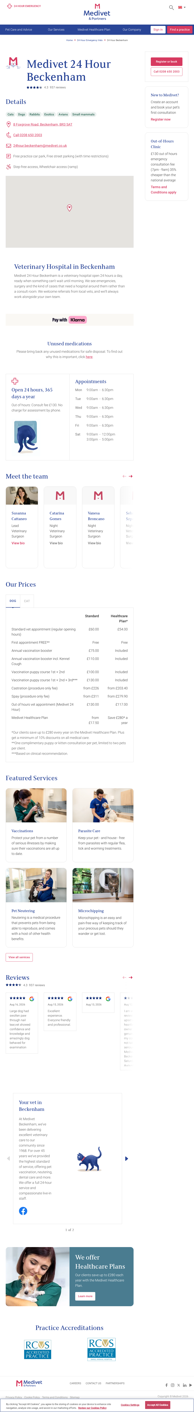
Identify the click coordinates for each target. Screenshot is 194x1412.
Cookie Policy (32, 1397)
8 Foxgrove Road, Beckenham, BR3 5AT (42, 124)
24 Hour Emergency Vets (89, 40)
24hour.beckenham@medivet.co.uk (40, 146)
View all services (19, 957)
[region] (97, 1405)
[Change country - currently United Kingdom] (182, 7)
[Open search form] (172, 7)
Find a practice (180, 29)
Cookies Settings (130, 1404)
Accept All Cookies (157, 1404)
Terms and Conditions (55, 1397)
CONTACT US (93, 1383)
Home (69, 40)
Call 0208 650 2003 (27, 135)
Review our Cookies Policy (92, 1408)
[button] (69, 208)
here (89, 357)
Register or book (166, 61)
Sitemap (75, 1397)
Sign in (158, 29)
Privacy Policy (14, 1397)
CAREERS (75, 1383)
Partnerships (115, 1383)
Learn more (85, 1296)
